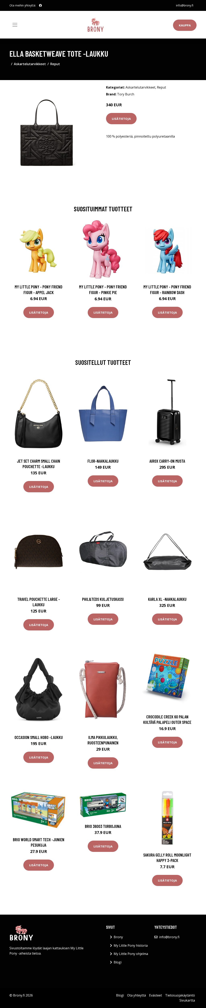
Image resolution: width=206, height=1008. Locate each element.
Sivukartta (187, 1000)
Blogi (118, 962)
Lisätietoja (121, 119)
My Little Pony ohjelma (131, 954)
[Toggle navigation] (14, 25)
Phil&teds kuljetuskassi (103, 599)
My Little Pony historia (131, 945)
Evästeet (155, 995)
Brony (118, 937)
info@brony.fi (184, 5)
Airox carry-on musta (167, 460)
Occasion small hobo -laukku (38, 737)
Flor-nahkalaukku (103, 460)
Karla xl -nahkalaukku (167, 599)
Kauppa (185, 25)
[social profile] (40, 5)
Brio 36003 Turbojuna (103, 826)
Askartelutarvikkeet (30, 64)
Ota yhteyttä (136, 995)
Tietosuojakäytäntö (180, 995)
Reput (55, 64)
